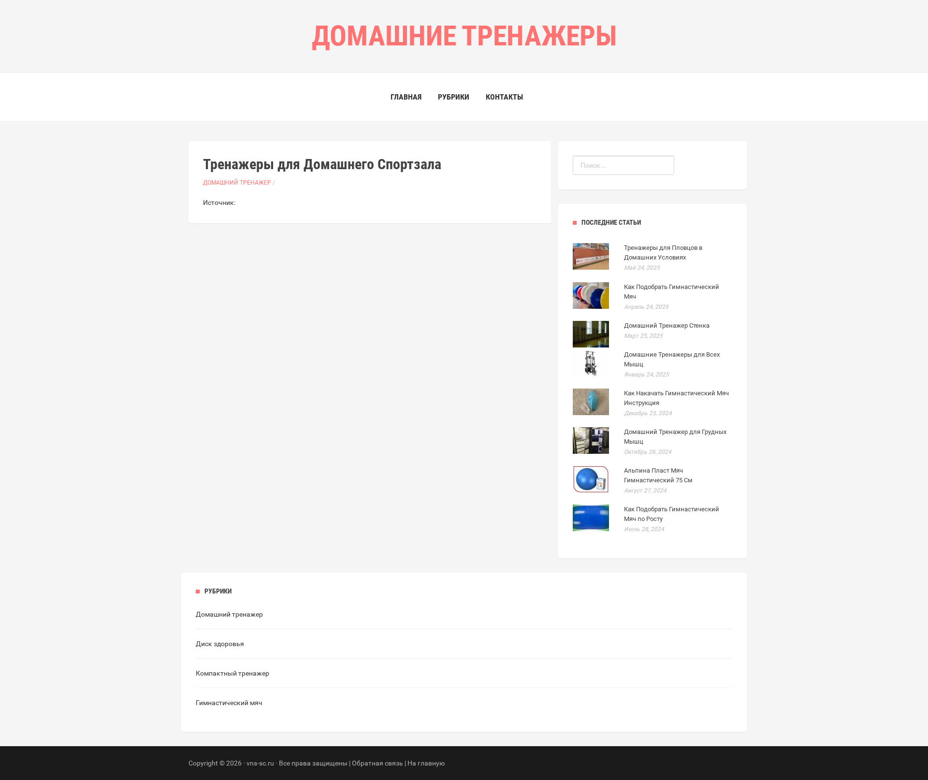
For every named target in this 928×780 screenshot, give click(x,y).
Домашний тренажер (237, 182)
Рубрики (453, 96)
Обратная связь (377, 763)
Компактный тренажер (232, 673)
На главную (426, 763)
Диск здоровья (220, 644)
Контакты (504, 96)
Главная (406, 96)
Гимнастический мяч (229, 703)
